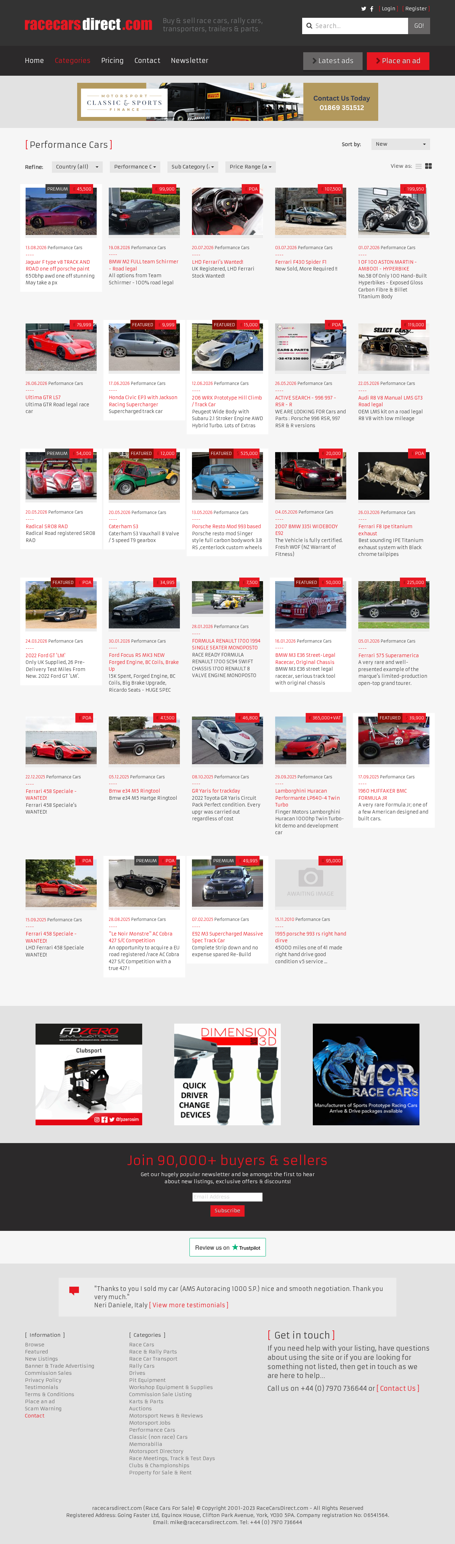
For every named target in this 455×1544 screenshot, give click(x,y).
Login (388, 8)
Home (34, 61)
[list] (419, 166)
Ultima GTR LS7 (43, 398)
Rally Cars (142, 1366)
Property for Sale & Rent (160, 1472)
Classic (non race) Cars (158, 1437)
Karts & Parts (146, 1401)
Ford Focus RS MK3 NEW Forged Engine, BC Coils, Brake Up (144, 662)
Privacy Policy (43, 1380)
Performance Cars (152, 1430)
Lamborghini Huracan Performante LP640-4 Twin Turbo (307, 798)
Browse (34, 1344)
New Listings (41, 1359)
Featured (36, 1352)
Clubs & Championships (159, 1465)
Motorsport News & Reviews (166, 1415)
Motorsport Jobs (150, 1423)
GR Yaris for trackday (216, 791)
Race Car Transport (153, 1359)
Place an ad (401, 61)
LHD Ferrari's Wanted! (217, 262)
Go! (419, 26)
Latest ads (335, 61)
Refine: (34, 167)
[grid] (428, 166)
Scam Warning (43, 1408)
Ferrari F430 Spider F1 (301, 262)
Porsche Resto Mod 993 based (226, 527)
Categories (73, 61)
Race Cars (141, 1344)
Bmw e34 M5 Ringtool (134, 791)
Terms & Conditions (49, 1394)
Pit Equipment (147, 1380)
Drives (137, 1373)
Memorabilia (145, 1444)
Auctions (140, 1408)
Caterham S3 (123, 527)
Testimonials (41, 1387)
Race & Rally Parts (153, 1352)
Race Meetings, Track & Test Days (172, 1458)
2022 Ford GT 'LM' (45, 656)
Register (416, 8)
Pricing (112, 61)
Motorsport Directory (156, 1451)
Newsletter (189, 61)
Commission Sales (48, 1373)
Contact (147, 61)
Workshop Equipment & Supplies (171, 1387)
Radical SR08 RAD (47, 527)
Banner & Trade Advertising (59, 1366)
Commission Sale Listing (160, 1394)
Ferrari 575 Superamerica (388, 656)
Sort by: (351, 144)
